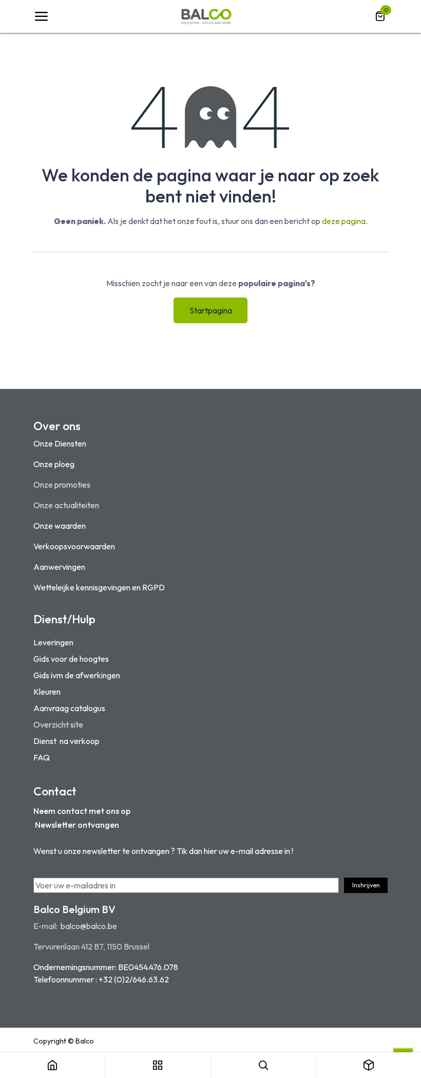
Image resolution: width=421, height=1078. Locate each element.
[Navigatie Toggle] (41, 16)
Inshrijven (366, 885)
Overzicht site (58, 724)
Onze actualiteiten (66, 505)
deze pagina (344, 221)
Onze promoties (61, 484)
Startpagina (210, 310)
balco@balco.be (89, 926)
